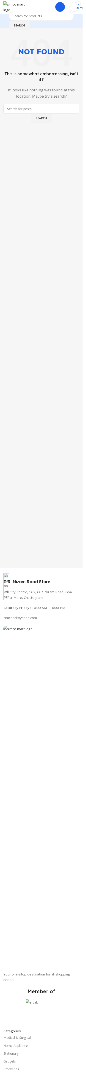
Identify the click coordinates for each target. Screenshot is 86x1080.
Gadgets (9, 1061)
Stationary (11, 1053)
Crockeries (11, 1069)
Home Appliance (15, 1045)
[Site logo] (14, 6)
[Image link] (41, 798)
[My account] (60, 7)
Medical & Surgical (17, 1037)
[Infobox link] (41, 579)
